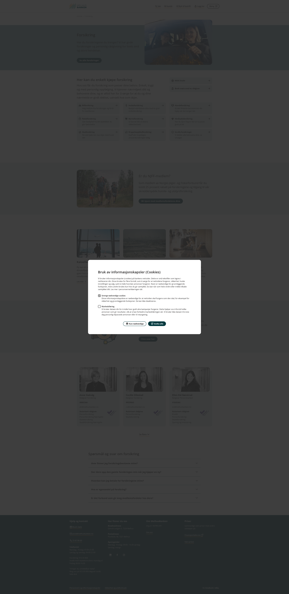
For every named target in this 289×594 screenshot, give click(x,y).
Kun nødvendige (136, 324)
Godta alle (158, 324)
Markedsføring (108, 306)
